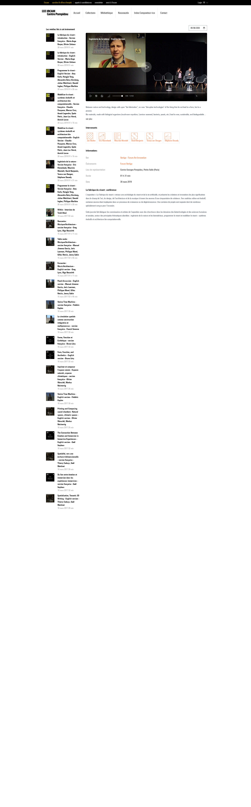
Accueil (76, 12)
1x (196, 96)
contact (163, 12)
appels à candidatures (83, 2)
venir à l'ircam (111, 2)
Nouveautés (123, 12)
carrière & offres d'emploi (62, 2)
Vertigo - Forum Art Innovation (133, 157)
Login (200, 2)
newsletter (99, 2)
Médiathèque (107, 12)
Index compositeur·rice (144, 12)
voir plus (89, 119)
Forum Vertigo (126, 163)
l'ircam (46, 2)
